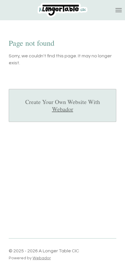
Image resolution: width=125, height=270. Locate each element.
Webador (62, 109)
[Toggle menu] (118, 10)
